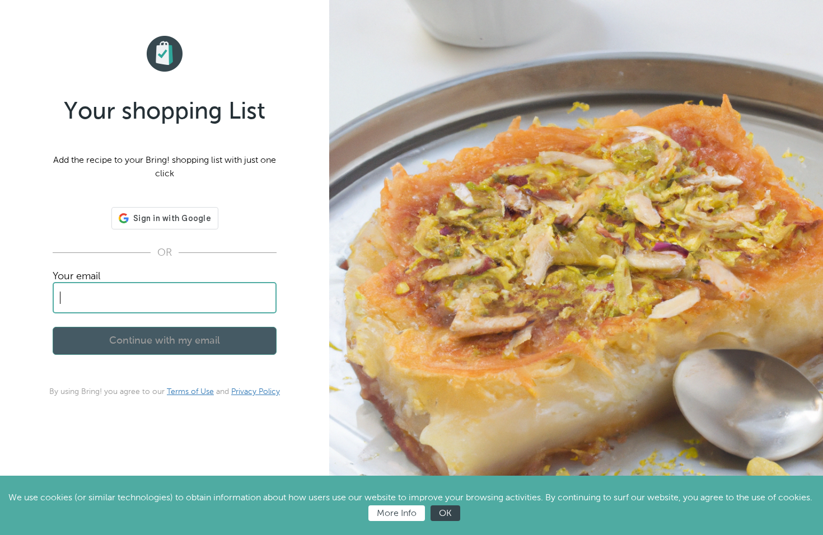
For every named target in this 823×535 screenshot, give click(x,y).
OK (445, 513)
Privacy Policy (255, 391)
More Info (397, 513)
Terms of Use (190, 391)
